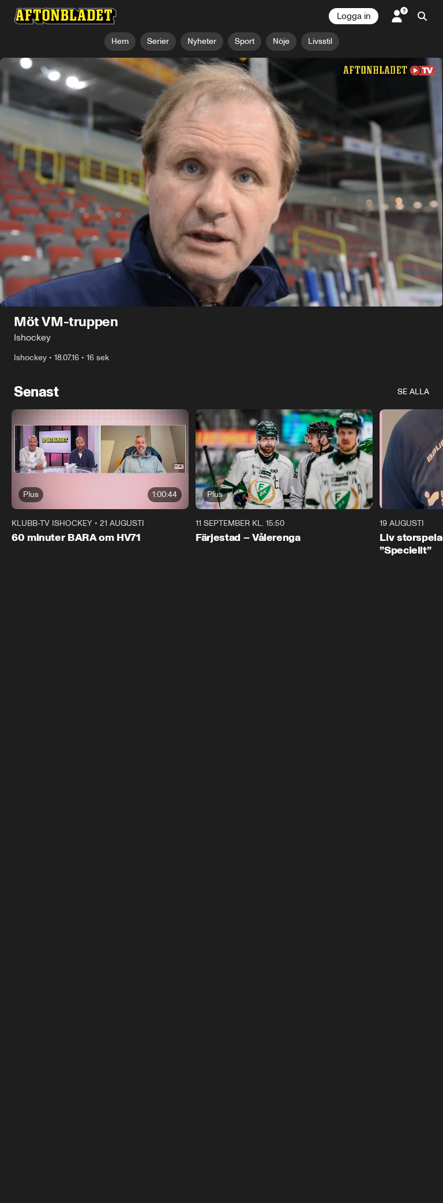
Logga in (353, 16)
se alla (413, 392)
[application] (221, 182)
